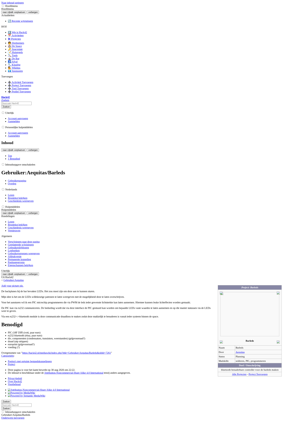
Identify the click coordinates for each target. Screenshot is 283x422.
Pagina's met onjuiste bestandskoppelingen (30, 361)
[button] (3, 6)
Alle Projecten (239, 374)
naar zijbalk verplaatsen (14, 12)
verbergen (33, 12)
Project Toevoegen (258, 374)
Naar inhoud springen (12, 2)
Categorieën (7, 355)
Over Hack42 (15, 381)
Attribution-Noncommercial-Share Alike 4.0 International (73, 372)
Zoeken (6, 107)
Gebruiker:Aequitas (13, 280)
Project (11, 364)
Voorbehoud (14, 384)
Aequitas (240, 352)
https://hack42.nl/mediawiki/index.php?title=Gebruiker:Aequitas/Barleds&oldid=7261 (66, 352)
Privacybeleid (15, 378)
